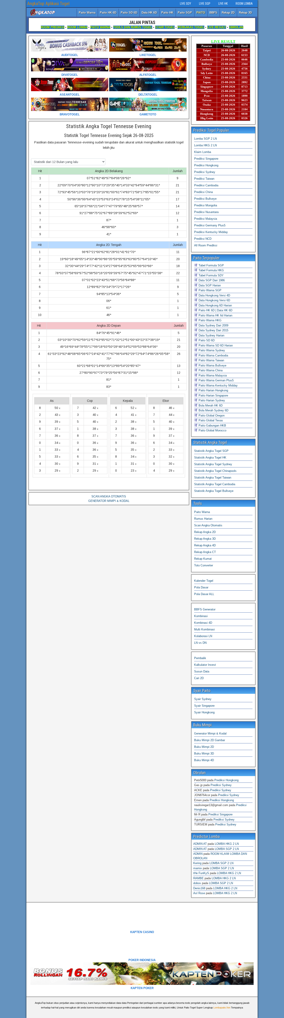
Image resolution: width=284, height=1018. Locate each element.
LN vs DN (200, 642)
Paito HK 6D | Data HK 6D (215, 310)
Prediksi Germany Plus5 (209, 225)
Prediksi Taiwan (204, 178)
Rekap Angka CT (205, 552)
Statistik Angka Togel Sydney (213, 464)
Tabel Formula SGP (211, 265)
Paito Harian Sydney (211, 400)
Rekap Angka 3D (205, 538)
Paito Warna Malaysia (212, 375)
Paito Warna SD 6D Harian (215, 345)
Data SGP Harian (209, 285)
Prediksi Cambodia (206, 185)
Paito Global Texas (210, 420)
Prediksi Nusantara (206, 212)
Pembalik (200, 658)
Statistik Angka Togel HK (210, 457)
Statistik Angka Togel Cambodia (214, 484)
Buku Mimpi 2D (204, 746)
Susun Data (201, 671)
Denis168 (199, 888)
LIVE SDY (185, 3)
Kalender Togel (203, 580)
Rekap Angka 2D (205, 532)
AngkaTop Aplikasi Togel (48, 3)
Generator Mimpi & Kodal (210, 733)
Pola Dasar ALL (204, 594)
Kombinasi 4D (203, 622)
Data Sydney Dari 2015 (213, 330)
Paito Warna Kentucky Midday (218, 385)
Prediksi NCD (202, 238)
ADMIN (198, 853)
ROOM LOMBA (244, 3)
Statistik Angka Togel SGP (211, 451)
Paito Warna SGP (209, 290)
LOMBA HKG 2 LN (227, 843)
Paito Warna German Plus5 (216, 380)
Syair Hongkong (204, 712)
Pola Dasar (201, 587)
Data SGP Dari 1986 (211, 280)
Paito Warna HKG (209, 320)
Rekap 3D (245, 12)
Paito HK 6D (108, 12)
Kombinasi (201, 616)
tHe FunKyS (201, 873)
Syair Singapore (204, 705)
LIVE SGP (204, 3)
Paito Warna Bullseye (212, 365)
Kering (197, 863)
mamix (197, 868)
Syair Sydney (202, 699)
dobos (197, 883)
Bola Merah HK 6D (210, 405)
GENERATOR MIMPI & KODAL (108, 501)
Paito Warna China (210, 370)
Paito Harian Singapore (213, 395)
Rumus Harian (203, 518)
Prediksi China (203, 192)
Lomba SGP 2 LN (205, 138)
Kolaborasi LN (203, 636)
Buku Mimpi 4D (204, 760)
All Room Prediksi (205, 245)
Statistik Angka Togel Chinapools (215, 471)
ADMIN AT (200, 843)
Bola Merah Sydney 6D (213, 410)
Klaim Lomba (202, 152)
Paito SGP (185, 12)
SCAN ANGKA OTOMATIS (108, 496)
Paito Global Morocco (212, 430)
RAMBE (198, 878)
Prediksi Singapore (206, 158)
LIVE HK (223, 3)
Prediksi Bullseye (205, 198)
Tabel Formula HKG (211, 270)
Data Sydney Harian (211, 335)
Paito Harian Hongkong (213, 390)
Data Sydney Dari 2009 (213, 325)
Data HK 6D (149, 12)
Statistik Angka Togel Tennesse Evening (108, 126)
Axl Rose (199, 893)
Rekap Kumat (203, 558)
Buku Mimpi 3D (204, 753)
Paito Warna (87, 12)
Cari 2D (199, 678)
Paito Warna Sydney (211, 350)
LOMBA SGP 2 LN (227, 849)
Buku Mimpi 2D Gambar (209, 740)
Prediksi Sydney (204, 172)
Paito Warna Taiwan (211, 360)
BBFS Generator (204, 609)
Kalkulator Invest (205, 664)
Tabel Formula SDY (211, 275)
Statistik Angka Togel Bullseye (213, 491)
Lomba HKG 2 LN (205, 145)
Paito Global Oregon (211, 415)
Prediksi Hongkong (206, 165)
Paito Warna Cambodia (213, 355)
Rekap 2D (228, 12)
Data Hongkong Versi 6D (214, 300)
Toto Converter (203, 565)
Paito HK (167, 12)
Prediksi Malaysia (205, 218)
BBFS (213, 12)
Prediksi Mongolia (205, 205)
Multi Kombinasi (204, 629)
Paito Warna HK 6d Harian (215, 315)
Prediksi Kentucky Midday (211, 232)
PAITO (200, 12)
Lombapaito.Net (221, 1007)
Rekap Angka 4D (205, 545)
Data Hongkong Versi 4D (214, 295)
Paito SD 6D (129, 12)
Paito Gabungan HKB (212, 425)
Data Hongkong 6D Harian (215, 305)
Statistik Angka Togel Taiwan (212, 477)
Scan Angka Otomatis (208, 525)
